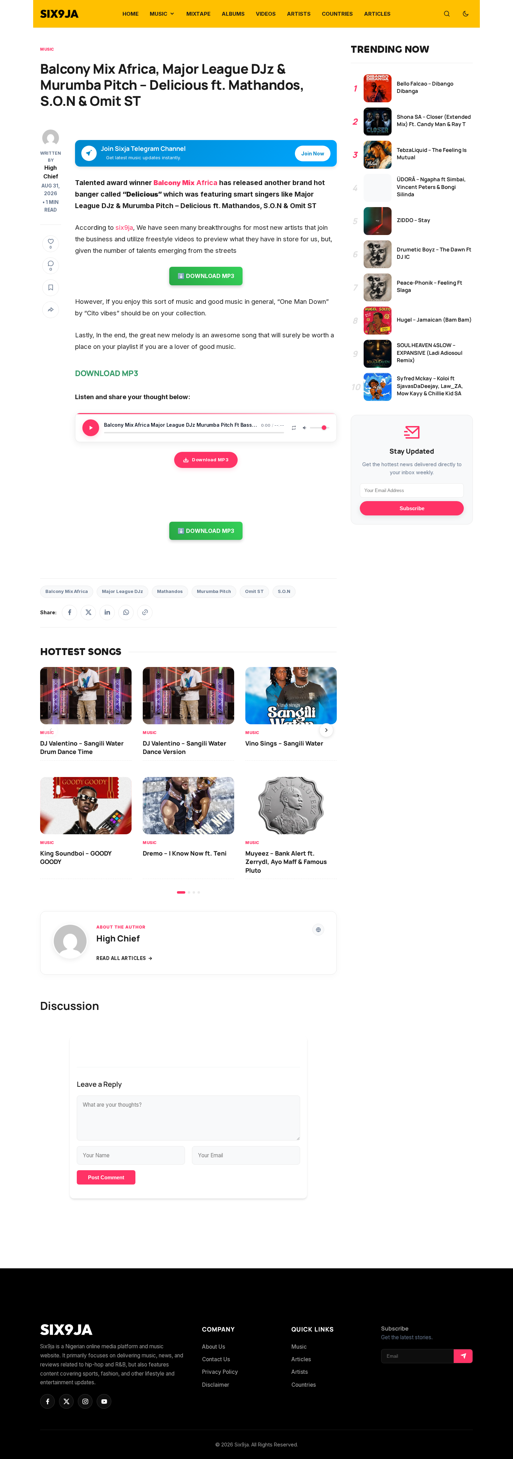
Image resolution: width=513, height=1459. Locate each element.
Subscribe (412, 508)
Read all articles (121, 958)
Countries (303, 1384)
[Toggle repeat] (294, 428)
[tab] (181, 892)
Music (47, 49)
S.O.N (284, 591)
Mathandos (170, 591)
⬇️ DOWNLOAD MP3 (206, 275)
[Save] (50, 287)
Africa (185, 182)
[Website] (318, 930)
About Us (213, 1346)
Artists (299, 1372)
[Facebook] (69, 612)
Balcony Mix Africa (66, 591)
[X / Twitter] (88, 612)
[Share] (50, 309)
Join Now (312, 153)
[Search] (446, 14)
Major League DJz (122, 591)
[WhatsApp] (126, 612)
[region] (188, 780)
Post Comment (106, 1177)
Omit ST (254, 591)
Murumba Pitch (214, 591)
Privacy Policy (220, 1372)
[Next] (326, 730)
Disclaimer (215, 1384)
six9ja (124, 227)
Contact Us (216, 1359)
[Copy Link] (145, 612)
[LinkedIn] (107, 612)
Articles (301, 1359)
